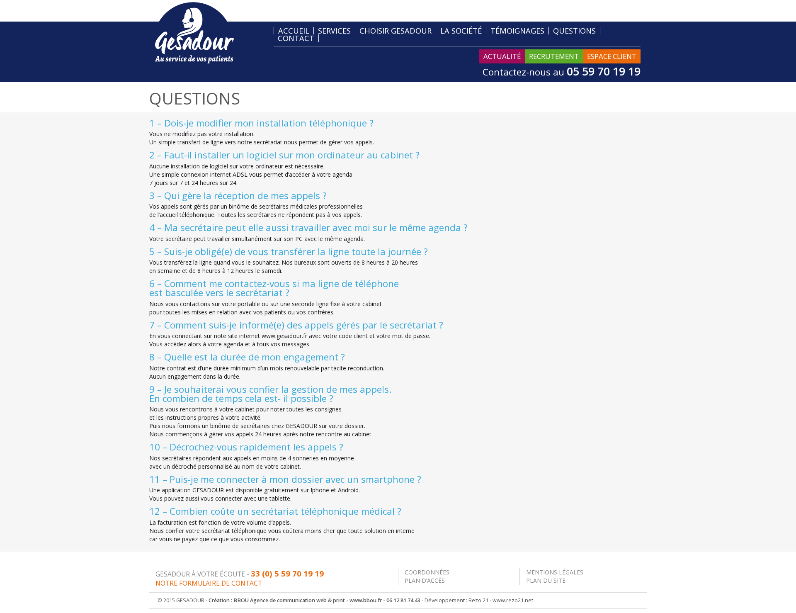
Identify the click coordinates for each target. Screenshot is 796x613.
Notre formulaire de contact (208, 583)
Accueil (293, 30)
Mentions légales (554, 572)
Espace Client (611, 56)
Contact (296, 38)
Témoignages (517, 30)
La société (461, 30)
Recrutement (554, 56)
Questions (574, 30)
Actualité (502, 56)
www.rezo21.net (513, 600)
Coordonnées (427, 572)
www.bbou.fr (365, 600)
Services (334, 30)
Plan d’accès (425, 580)
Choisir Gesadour (395, 30)
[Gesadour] (194, 32)
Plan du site (545, 580)
